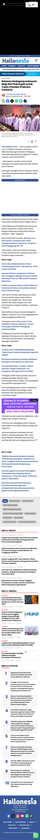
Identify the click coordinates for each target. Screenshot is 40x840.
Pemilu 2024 (7, 518)
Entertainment (33, 66)
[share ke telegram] (21, 102)
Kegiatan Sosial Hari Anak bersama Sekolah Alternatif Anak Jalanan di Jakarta (21, 675)
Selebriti (12, 66)
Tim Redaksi (25, 828)
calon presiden (27, 501)
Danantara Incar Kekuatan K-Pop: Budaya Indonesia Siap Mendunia (22, 784)
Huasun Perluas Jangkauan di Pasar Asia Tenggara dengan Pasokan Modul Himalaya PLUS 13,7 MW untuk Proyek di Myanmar (19, 277)
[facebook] (9, 817)
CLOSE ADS (33, 1)
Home (4, 66)
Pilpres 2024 (18, 518)
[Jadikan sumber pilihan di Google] (4, 102)
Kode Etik (12, 825)
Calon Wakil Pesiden (10, 505)
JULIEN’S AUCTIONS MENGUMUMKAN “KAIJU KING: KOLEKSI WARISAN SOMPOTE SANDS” (20, 352)
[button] (28, 141)
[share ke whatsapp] (17, 102)
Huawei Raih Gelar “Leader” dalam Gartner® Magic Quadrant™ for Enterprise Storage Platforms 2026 (17, 368)
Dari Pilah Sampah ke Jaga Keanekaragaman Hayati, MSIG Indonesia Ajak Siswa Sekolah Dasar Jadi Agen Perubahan (23, 713)
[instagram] (18, 817)
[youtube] (22, 817)
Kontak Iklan (24, 825)
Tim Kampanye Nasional (27, 522)
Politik (8, 78)
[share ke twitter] (12, 102)
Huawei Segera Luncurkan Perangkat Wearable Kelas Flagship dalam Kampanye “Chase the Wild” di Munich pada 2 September (19, 475)
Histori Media (20, 822)
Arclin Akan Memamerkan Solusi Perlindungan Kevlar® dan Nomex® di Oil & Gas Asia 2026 (20, 266)
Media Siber (13, 828)
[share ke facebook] (8, 102)
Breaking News (14, 501)
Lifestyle (21, 66)
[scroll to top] (37, 827)
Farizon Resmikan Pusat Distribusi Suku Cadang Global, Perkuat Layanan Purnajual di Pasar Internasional (23, 738)
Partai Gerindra (30, 513)
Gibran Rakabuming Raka (12, 509)
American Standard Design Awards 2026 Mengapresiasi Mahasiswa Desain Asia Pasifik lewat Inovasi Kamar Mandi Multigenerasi (22, 751)
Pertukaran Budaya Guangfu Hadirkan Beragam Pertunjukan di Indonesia (19, 360)
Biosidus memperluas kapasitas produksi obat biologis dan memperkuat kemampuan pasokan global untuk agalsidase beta (18, 487)
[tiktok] (31, 817)
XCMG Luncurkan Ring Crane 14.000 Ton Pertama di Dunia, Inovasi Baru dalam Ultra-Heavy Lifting (20, 288)
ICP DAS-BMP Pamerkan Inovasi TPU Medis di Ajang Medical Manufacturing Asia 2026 (23, 763)
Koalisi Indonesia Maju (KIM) (13, 513)
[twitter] (13, 817)
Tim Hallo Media (12, 94)
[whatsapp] (27, 817)
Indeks (31, 822)
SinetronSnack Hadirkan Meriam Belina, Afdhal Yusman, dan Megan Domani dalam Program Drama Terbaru (23, 773)
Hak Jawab (7, 822)
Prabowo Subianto (9, 522)
